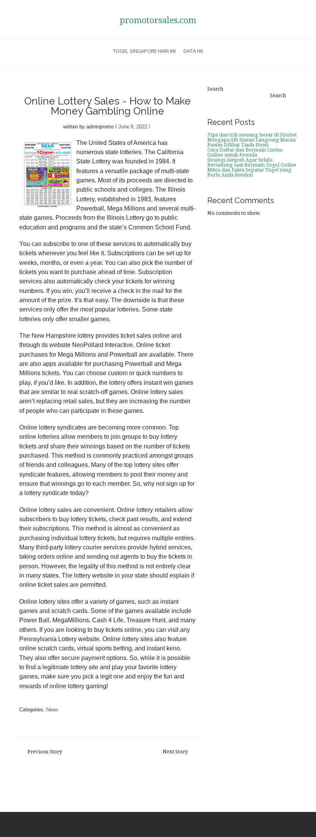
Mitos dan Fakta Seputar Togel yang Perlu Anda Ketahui (249, 172)
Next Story (175, 751)
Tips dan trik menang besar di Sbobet (252, 134)
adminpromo (100, 127)
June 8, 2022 (132, 127)
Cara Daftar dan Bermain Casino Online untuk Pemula (245, 152)
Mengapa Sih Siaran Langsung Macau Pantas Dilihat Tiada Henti (251, 142)
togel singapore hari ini (144, 50)
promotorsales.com (158, 19)
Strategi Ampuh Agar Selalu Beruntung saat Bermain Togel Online (251, 162)
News (52, 709)
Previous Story (44, 751)
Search (215, 88)
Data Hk (193, 50)
